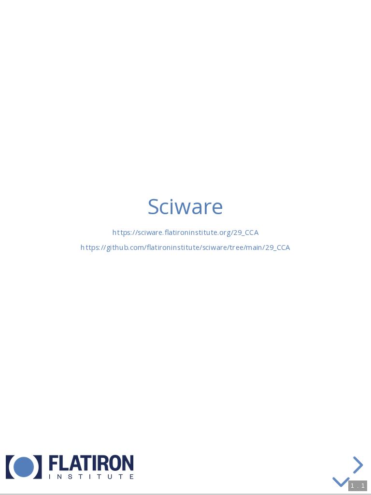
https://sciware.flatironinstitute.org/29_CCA (185, 232)
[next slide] (356, 465)
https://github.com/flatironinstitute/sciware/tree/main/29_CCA (185, 247)
